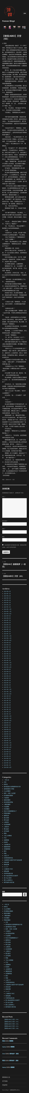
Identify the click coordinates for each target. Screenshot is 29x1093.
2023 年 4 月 (7, 654)
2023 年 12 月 (7, 636)
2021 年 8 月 (7, 698)
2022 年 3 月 (7, 682)
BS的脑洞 (6, 809)
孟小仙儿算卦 (8, 878)
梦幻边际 (6, 820)
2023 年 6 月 (7, 649)
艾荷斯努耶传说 (8, 858)
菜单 (25, 13)
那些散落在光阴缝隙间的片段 (12, 786)
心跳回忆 (6, 822)
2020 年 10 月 (7, 720)
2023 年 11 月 (7, 638)
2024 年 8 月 (7, 618)
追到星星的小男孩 (9, 789)
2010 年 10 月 (7, 767)
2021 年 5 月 (7, 705)
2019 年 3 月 (7, 763)
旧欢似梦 (6, 862)
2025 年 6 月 (7, 596)
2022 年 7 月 (7, 674)
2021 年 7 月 (7, 700)
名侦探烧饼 (7, 824)
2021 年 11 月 (7, 691)
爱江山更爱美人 (8, 880)
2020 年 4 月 (7, 734)
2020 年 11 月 (7, 718)
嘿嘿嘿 (11, 1041)
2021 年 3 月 (7, 709)
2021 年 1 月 (7, 714)
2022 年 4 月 (7, 680)
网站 (3, 536)
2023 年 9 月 (7, 642)
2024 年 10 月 (7, 613)
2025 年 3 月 (7, 602)
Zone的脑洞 (7, 791)
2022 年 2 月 (7, 685)
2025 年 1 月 (7, 607)
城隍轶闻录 (7, 846)
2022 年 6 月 (7, 676)
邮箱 (4, 529)
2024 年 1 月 (7, 634)
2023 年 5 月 (7, 651)
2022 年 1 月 (7, 687)
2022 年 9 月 (7, 669)
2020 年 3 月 (7, 736)
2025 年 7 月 (7, 593)
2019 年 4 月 (7, 760)
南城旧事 (6, 864)
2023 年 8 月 (7, 645)
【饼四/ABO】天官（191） (11, 1026)
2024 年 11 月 (7, 611)
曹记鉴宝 (6, 829)
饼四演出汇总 (6, 1077)
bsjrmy (4, 1047)
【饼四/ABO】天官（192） (11, 1024)
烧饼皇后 (6, 815)
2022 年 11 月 (7, 665)
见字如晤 (6, 831)
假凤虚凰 (6, 871)
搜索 (3, 891)
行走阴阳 (6, 806)
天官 (13, 479)
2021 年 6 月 (7, 703)
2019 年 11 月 (7, 745)
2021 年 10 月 (7, 694)
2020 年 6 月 (7, 729)
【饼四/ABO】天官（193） (11, 1021)
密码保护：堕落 (14, 1054)
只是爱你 (6, 797)
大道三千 (6, 855)
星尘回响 (6, 818)
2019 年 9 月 (7, 749)
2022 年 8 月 (7, 671)
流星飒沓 (6, 840)
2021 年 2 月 (7, 711)
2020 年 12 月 (7, 716)
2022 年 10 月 (7, 667)
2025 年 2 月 (7, 605)
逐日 (5, 851)
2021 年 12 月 (7, 689)
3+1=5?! (6, 867)
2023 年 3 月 (7, 656)
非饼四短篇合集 (8, 873)
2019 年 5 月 (7, 758)
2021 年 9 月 (7, 696)
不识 (5, 838)
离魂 (5, 833)
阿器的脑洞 (7, 813)
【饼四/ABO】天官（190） (11, 1028)
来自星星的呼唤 (8, 802)
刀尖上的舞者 (8, 835)
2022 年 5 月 (7, 678)
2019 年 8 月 (7, 752)
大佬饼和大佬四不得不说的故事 (13, 860)
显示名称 (5, 521)
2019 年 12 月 (7, 743)
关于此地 (4, 1081)
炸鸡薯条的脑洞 (8, 795)
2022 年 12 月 (7, 662)
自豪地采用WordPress (15, 1090)
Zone (3, 1054)
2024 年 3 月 (7, 629)
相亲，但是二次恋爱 (9, 793)
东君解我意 (7, 849)
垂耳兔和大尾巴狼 (9, 882)
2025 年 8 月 (7, 591)
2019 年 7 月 (7, 754)
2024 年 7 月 (7, 620)
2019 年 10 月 (7, 747)
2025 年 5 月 (7, 598)
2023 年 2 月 (7, 658)
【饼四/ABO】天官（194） (11, 1019)
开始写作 (4, 1085)
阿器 (3, 479)
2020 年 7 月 (7, 727)
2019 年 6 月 (7, 756)
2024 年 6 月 (7, 622)
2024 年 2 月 (7, 631)
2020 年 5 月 (7, 731)
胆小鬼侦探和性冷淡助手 (11, 875)
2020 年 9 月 (7, 723)
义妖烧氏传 (7, 844)
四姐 (5, 853)
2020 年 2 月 (7, 738)
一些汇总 (6, 780)
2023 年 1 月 (7, 660)
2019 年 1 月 (7, 765)
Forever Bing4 (8, 21)
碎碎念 (6, 784)
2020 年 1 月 (7, 740)
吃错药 (6, 842)
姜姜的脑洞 (7, 800)
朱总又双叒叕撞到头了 (10, 811)
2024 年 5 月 (7, 625)
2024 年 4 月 (7, 627)
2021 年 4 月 (7, 707)
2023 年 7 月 (7, 647)
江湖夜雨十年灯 (8, 869)
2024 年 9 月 (7, 616)
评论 (4, 496)
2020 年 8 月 (7, 725)
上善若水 (6, 826)
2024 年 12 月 (7, 609)
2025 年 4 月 (7, 600)
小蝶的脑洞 (7, 804)
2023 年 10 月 (7, 640)
